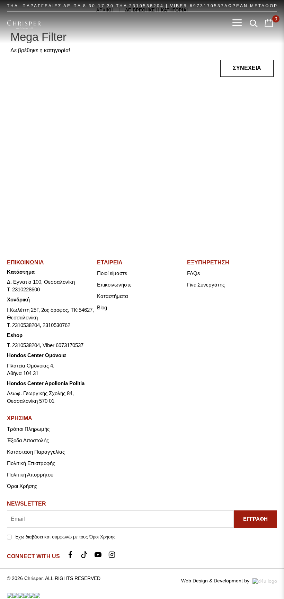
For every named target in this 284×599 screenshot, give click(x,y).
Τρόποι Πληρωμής (28, 429)
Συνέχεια (247, 68)
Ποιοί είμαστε (112, 273)
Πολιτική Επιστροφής (31, 463)
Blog (102, 307)
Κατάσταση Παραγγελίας (36, 452)
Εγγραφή (255, 519)
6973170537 (207, 5)
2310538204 (146, 5)
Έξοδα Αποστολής (28, 440)
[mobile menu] (237, 23)
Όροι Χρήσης (22, 486)
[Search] (254, 23)
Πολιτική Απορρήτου (30, 475)
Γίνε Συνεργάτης (206, 285)
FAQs (193, 273)
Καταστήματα (112, 296)
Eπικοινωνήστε (114, 285)
